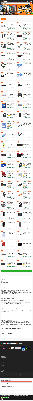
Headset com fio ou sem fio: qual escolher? (8, 333)
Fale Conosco (2, 371)
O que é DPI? (3, 336)
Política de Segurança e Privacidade (5, 355)
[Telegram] (15, 374)
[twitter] (13, 374)
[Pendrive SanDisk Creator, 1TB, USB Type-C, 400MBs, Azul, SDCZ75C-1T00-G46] (3, 135)
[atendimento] (31, 1)
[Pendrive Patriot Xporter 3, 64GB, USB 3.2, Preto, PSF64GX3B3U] (3, 85)
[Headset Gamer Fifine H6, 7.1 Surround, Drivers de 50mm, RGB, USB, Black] (3, 46)
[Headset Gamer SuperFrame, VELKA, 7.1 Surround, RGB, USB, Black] (3, 195)
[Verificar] (28, 348)
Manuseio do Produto (3, 370)
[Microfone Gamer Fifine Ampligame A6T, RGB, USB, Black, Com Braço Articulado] (20, 135)
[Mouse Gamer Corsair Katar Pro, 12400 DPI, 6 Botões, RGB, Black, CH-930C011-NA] (3, 224)
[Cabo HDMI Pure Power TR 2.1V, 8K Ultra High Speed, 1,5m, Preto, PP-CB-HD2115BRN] (3, 75)
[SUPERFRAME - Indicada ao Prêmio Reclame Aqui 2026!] (16, 9)
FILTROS (3, 19)
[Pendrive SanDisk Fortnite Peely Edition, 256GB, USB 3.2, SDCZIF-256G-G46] (3, 145)
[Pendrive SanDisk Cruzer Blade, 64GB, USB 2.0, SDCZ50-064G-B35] (20, 56)
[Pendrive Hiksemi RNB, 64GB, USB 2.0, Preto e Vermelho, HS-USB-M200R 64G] (20, 36)
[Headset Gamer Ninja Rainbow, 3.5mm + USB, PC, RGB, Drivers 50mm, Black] (3, 115)
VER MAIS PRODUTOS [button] (16, 270)
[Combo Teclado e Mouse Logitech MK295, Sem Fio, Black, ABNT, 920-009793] (3, 254)
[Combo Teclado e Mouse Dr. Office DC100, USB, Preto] (3, 56)
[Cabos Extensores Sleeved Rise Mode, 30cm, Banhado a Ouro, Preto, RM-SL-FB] (20, 85)
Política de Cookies (3, 356)
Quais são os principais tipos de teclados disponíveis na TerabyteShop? (11, 328)
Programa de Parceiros (3, 362)
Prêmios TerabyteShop (3, 357)
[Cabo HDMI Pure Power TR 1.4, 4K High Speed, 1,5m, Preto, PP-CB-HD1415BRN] (3, 65)
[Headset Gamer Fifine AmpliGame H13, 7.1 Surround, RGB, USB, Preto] (3, 205)
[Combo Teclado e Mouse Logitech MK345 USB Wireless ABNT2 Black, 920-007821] (20, 264)
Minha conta (2, 365)
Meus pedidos (2, 366)
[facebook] (18, 374)
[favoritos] (28, 1)
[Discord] (20, 374)
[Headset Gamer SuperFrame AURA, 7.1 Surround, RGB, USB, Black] (3, 215)
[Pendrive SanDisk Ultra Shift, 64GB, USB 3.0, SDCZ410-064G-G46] (20, 185)
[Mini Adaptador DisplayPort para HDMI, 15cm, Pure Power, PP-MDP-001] (3, 234)
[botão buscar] (31, 3)
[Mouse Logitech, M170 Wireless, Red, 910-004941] (3, 244)
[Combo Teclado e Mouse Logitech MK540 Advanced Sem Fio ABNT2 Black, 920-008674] (3, 264)
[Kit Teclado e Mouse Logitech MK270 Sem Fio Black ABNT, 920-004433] (20, 254)
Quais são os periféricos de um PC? (7, 326)
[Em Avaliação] (23, 348)
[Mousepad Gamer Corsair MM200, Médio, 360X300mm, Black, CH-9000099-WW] (20, 215)
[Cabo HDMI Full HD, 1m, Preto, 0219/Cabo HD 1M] (20, 46)
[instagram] (12, 374)
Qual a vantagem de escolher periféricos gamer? (8, 331)
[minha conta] (27, 1)
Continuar (7, 397)
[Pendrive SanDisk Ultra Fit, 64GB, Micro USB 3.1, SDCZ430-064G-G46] (20, 224)
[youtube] (17, 374)
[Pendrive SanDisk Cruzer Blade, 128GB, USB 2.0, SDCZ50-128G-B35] (3, 155)
